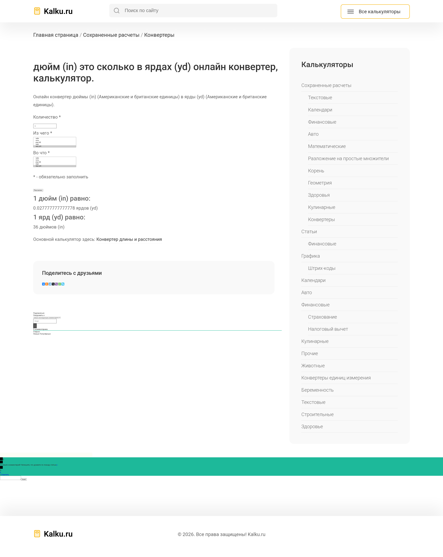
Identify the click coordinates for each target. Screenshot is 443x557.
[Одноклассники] (46, 284)
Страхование (322, 317)
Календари (320, 110)
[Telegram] (50, 284)
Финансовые (322, 122)
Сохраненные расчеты (326, 85)
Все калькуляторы (380, 11)
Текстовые (320, 97)
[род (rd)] (54, 142)
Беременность (317, 390)
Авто (313, 134)
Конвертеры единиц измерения (336, 378)
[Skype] (62, 284)
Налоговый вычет (328, 329)
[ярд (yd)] (54, 146)
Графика (310, 256)
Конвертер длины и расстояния (129, 239)
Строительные (317, 414)
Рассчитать (38, 190)
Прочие (309, 353)
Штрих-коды (321, 268)
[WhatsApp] (59, 284)
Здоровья (319, 195)
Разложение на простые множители (348, 158)
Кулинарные (321, 207)
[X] (53, 284)
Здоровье (312, 426)
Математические (327, 146)
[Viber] (56, 284)
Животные (313, 365)
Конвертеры (321, 219)
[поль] (54, 140)
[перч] (54, 144)
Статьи (309, 231)
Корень (316, 171)
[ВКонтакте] (43, 284)
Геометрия (320, 183)
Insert (24, 479)
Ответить (5, 475)
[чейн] (54, 138)
